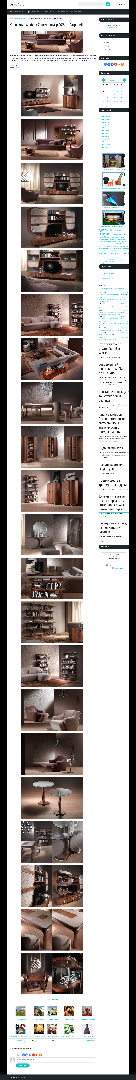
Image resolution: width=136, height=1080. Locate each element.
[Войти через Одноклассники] (40, 1054)
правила (119, 256)
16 (121, 94)
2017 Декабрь (106, 125)
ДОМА (103, 42)
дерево (114, 230)
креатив (105, 240)
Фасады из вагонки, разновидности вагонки (113, 527)
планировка (102, 256)
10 (124, 91)
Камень (119, 240)
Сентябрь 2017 (114, 80)
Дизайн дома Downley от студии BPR (113, 170)
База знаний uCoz (107, 279)
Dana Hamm (70, 1019)
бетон (115, 240)
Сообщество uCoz (107, 276)
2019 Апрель (105, 136)
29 (117, 101)
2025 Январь (106, 142)
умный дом (114, 256)
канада (123, 251)
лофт (111, 241)
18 (103, 98)
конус (108, 246)
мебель (117, 246)
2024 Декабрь (106, 139)
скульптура (118, 261)
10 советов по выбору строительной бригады (113, 306)
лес (106, 246)
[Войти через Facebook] (30, 1054)
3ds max (118, 260)
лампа (100, 251)
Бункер (101, 246)
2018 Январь (106, 128)
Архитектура (111, 237)
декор (119, 231)
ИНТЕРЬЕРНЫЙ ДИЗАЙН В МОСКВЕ (119, 248)
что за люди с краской (88, 1019)
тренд (119, 234)
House (121, 237)
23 (121, 98)
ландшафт (123, 234)
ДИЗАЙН (19, 1041)
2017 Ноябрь (106, 122)
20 (110, 98)
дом (101, 237)
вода (126, 244)
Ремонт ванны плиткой (106, 339)
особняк (101, 244)
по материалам (53, 999)
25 (103, 101)
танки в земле (21, 1019)
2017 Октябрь (106, 119)
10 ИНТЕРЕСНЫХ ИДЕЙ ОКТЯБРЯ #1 (109, 319)
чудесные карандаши (88, 1036)
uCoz (124, 1077)
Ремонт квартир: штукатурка (110, 466)
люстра (108, 241)
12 (107, 94)
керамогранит (117, 241)
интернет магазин (104, 250)
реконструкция (103, 253)
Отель (112, 246)
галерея (125, 261)
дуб (111, 251)
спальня (111, 250)
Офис (116, 253)
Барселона (126, 260)
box (104, 246)
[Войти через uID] (23, 1054)
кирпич (114, 257)
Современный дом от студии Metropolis (113, 227)
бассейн (101, 260)
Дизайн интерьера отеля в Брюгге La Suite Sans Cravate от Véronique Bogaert (114, 502)
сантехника (102, 257)
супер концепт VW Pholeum (70, 1036)
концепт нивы (53, 1019)
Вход (124, 4)
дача (127, 241)
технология (121, 253)
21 (114, 98)
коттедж (120, 243)
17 (28, 18)
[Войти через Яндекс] (33, 1054)
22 (117, 98)
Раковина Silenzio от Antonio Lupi (113, 208)
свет (123, 240)
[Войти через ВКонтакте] (26, 1054)
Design (112, 260)
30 (121, 101)
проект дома (113, 244)
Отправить (22, 1065)
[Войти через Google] (36, 1054)
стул (121, 260)
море (100, 263)
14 (114, 94)
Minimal (106, 262)
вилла (108, 255)
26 (107, 101)
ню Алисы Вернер (53, 1036)
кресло (123, 246)
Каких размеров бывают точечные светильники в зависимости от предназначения (112, 423)
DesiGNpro (17, 4)
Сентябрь (23, 18)
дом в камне (40, 1019)
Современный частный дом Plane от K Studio (112, 368)
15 (117, 94)
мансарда (107, 251)
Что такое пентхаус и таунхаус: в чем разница (114, 396)
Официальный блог (108, 273)
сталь (119, 250)
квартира (113, 234)
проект (127, 253)
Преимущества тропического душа (113, 482)
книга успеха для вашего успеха (21, 1036)
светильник (102, 241)
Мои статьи (125, 286)
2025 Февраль (106, 144)
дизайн (105, 230)
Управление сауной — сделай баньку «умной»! (114, 323)
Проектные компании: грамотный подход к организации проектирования (113, 313)
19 (107, 98)
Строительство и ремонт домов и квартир (112, 294)
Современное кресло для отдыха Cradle (114, 189)
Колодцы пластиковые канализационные (112, 330)
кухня (122, 250)
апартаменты (110, 253)
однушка (111, 262)
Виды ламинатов (111, 448)
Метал (101, 240)
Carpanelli (17, 68)
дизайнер (107, 248)
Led (103, 251)
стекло (110, 240)
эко (122, 241)
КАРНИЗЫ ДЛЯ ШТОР (105, 335)
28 (114, 101)
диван (126, 250)
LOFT (103, 263)
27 (110, 101)
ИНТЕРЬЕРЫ (105, 50)
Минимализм (116, 252)
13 (110, 94)
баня (124, 241)
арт (122, 261)
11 (103, 94)
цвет (106, 257)
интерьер (104, 233)
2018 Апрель (105, 130)
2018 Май (104, 133)
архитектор (107, 244)
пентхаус (101, 261)
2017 (17, 18)
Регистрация (118, 4)
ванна (123, 256)
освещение (107, 260)
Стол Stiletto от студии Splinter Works (110, 348)
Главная (12, 18)
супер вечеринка (39, 1036)
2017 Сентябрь (106, 116)
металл (110, 257)
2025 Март (105, 147)
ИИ (117, 257)
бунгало (116, 250)
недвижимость (122, 257)
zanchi (43, 1041)
